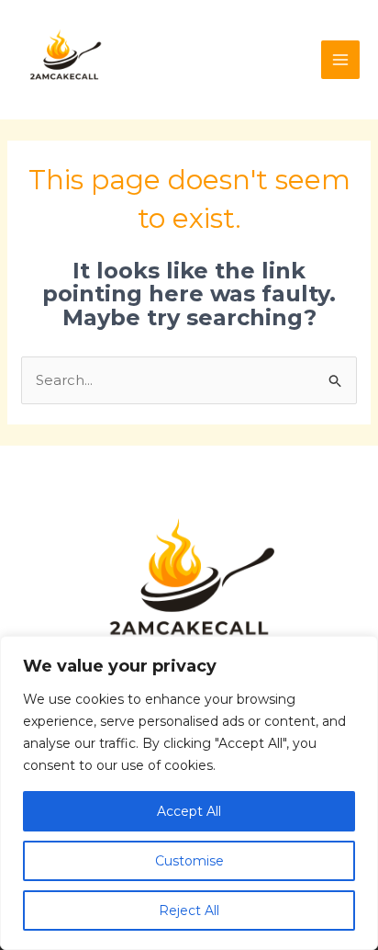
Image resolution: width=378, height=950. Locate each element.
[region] (189, 793)
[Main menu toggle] (341, 60)
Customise (189, 861)
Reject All (189, 910)
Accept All (189, 811)
